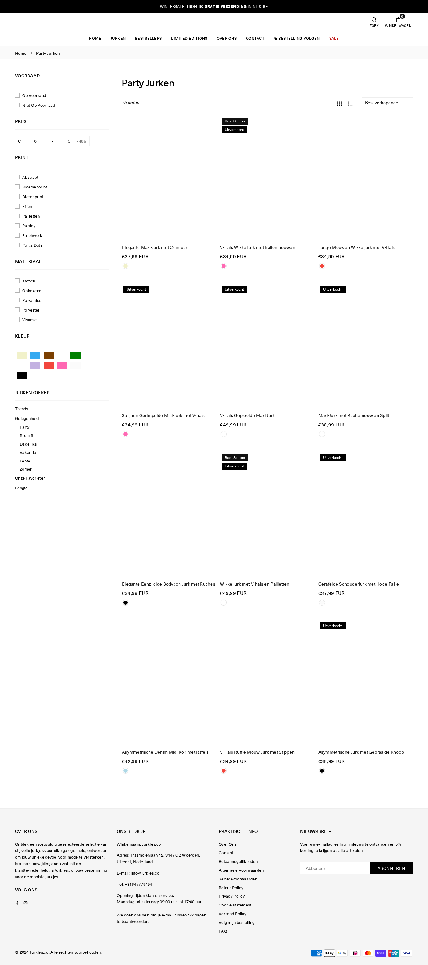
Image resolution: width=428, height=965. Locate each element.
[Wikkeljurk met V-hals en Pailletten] (267, 514)
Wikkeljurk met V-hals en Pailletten (254, 584)
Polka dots (32, 245)
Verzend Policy (232, 913)
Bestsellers (148, 38)
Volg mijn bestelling (237, 922)
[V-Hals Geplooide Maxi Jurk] (267, 345)
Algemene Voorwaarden (241, 870)
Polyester (31, 310)
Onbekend (31, 290)
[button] (398, 22)
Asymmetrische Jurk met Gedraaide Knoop (361, 752)
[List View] (350, 102)
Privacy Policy (232, 896)
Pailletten (31, 216)
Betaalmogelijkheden (238, 861)
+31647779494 (138, 884)
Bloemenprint (34, 187)
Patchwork (32, 235)
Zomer (26, 469)
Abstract (30, 177)
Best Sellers (235, 121)
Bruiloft (26, 435)
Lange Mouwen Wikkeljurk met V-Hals (356, 247)
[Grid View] (339, 102)
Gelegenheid (27, 418)
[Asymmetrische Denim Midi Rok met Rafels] (169, 682)
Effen (27, 206)
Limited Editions (189, 38)
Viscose (29, 320)
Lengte (21, 488)
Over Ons (227, 38)
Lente (25, 461)
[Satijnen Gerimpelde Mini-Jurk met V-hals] (169, 345)
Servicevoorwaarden (238, 879)
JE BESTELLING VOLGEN (297, 38)
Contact (255, 38)
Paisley (28, 226)
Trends (21, 408)
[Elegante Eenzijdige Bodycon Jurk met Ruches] (169, 514)
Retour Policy (231, 887)
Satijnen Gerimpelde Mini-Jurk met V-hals (163, 415)
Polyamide (32, 300)
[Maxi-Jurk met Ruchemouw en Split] (365, 345)
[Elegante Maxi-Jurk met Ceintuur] (169, 177)
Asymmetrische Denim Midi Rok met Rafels (165, 752)
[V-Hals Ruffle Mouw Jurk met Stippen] (267, 682)
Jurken (118, 38)
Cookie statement (235, 905)
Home (95, 38)
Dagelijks (28, 444)
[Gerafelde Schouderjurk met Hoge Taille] (365, 514)
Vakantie (28, 452)
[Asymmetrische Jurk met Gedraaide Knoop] (365, 682)
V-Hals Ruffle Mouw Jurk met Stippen (257, 752)
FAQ (223, 931)
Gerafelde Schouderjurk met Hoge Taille (358, 584)
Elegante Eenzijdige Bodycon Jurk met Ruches (168, 584)
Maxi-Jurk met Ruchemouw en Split (353, 415)
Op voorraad (34, 95)
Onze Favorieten (30, 478)
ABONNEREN (391, 868)
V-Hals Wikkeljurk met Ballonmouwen (257, 247)
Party (24, 427)
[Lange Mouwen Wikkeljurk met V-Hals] (365, 177)
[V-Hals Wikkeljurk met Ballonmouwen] (267, 177)
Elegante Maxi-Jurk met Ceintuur (155, 247)
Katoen (28, 281)
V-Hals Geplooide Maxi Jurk (247, 415)
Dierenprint (32, 196)
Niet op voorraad (38, 105)
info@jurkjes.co (145, 873)
